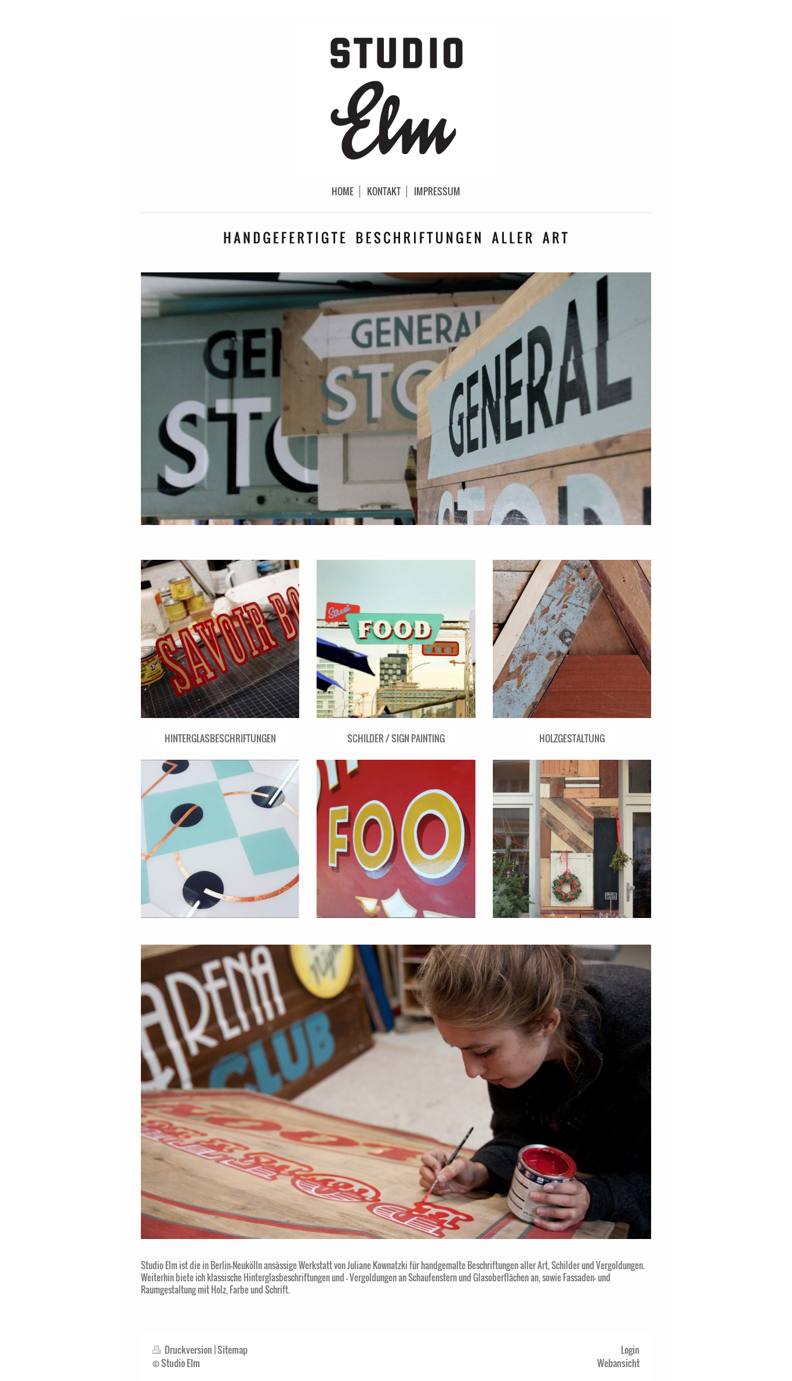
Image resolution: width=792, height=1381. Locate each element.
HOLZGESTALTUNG (572, 738)
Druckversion (188, 1350)
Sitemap (232, 1350)
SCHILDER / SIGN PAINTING (396, 738)
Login (630, 1350)
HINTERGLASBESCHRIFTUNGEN (220, 738)
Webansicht (618, 1363)
